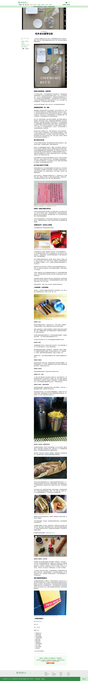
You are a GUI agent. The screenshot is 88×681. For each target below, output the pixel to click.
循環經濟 (42, 4)
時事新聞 (20, 4)
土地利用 (46, 4)
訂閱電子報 (64, 4)
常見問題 (61, 673)
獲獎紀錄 (61, 675)
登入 (68, 2)
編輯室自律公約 (47, 673)
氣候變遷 (38, 4)
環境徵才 (46, 672)
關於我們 (61, 672)
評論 (23, 4)
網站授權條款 (54, 673)
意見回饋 (68, 675)
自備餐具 (23, 41)
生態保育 (35, 4)
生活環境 (23, 43)
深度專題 (31, 4)
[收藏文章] (21, 48)
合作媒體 (68, 673)
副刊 (28, 4)
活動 (52, 672)
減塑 (28, 44)
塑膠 (22, 46)
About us (68, 672)
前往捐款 (50, 663)
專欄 (25, 4)
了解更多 (43, 678)
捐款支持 (68, 4)
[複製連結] (28, 48)
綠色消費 (50, 4)
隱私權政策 (53, 675)
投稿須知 (46, 675)
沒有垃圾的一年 (24, 44)
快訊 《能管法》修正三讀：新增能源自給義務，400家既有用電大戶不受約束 (44, 6)
